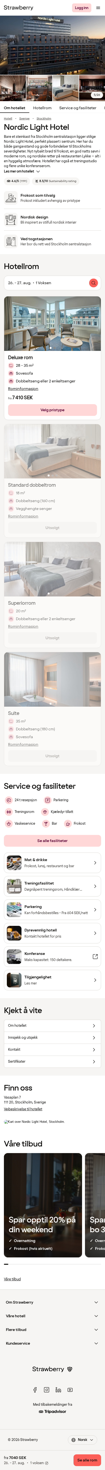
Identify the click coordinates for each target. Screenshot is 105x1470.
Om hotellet (14, 108)
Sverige (24, 119)
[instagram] (47, 1390)
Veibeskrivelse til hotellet (23, 1109)
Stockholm (44, 119)
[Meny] (98, 8)
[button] (52, 323)
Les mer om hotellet (19, 171)
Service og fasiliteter (77, 108)
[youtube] (70, 1390)
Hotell (8, 119)
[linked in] (58, 1390)
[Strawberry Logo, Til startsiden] (18, 7)
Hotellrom (42, 108)
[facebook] (35, 1390)
